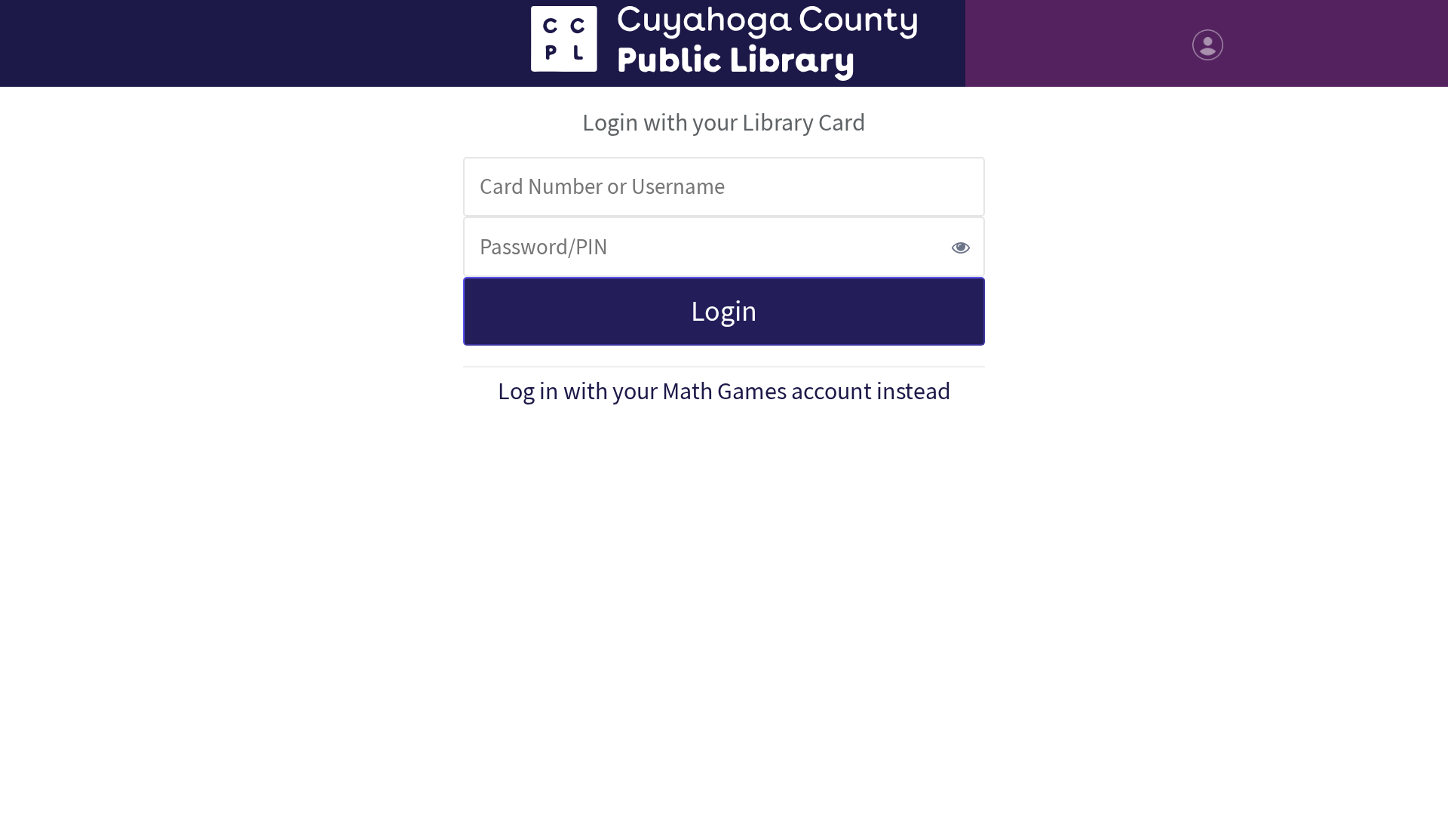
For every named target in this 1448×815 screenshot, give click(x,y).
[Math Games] (724, 43)
